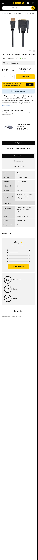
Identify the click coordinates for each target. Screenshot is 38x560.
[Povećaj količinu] (12, 76)
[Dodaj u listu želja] (30, 51)
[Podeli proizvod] (34, 51)
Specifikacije (18, 156)
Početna (4, 13)
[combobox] (18, 8)
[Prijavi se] (28, 3)
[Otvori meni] (3, 3)
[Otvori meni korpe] (32, 3)
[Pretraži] (33, 8)
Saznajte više (22, 72)
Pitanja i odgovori (18, 166)
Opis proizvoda (18, 161)
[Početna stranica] (18, 3)
